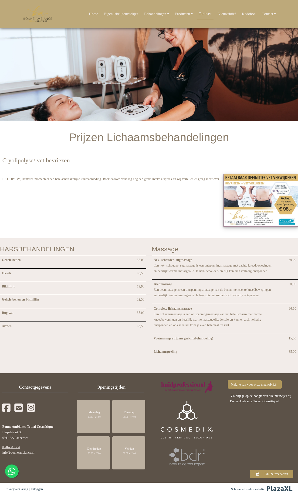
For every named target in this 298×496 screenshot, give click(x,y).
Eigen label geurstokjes (121, 14)
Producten (182, 14)
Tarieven (205, 14)
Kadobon (249, 14)
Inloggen (37, 489)
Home (93, 14)
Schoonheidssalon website (247, 489)
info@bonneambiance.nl (18, 452)
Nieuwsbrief (227, 14)
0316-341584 (11, 447)
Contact (267, 14)
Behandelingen (155, 14)
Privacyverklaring (16, 489)
